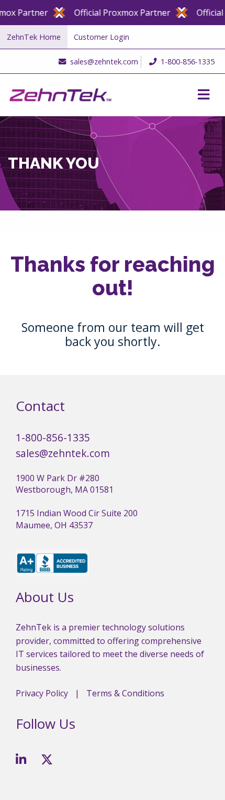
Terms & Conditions (125, 693)
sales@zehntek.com (104, 61)
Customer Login (101, 37)
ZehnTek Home (34, 37)
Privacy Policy (42, 693)
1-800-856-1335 (188, 61)
